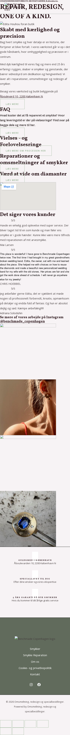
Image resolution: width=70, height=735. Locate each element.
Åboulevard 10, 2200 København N (21, 96)
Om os (35, 661)
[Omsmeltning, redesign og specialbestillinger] (13, 6)
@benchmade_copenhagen (22, 321)
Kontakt (35, 674)
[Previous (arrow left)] (6, 731)
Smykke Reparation (35, 655)
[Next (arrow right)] (18, 731)
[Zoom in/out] (6, 724)
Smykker (35, 649)
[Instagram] (31, 684)
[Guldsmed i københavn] (35, 557)
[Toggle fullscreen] (18, 724)
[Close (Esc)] (43, 724)
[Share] (30, 724)
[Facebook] (39, 684)
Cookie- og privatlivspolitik (35, 668)
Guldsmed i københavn (35, 560)
